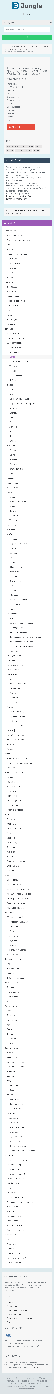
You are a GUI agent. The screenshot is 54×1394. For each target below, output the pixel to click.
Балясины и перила (15, 1179)
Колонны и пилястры (16, 1216)
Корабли (11, 1094)
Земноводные (13, 296)
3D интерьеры (13, 333)
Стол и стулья (15, 581)
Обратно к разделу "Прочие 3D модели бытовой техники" (25, 211)
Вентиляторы (15, 352)
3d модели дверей (15, 1165)
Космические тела (15, 740)
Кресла (12, 557)
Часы (11, 436)
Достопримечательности (18, 240)
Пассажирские (16, 1104)
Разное (7, 1001)
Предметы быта (14, 660)
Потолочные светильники (21, 642)
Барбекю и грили (14, 1183)
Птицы (10, 310)
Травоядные (12, 319)
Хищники (11, 324)
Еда (8, 964)
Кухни (12, 497)
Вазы (11, 394)
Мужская (11, 856)
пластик (19, 150)
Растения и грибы (12, 1006)
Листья (10, 1029)
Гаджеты (11, 782)
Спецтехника (12, 996)
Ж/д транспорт (16, 1137)
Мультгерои (12, 954)
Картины (13, 413)
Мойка (12, 506)
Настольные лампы (18, 632)
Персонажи (9, 912)
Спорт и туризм (11, 1048)
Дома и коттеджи (15, 235)
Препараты (12, 768)
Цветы (10, 1043)
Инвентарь (12, 1057)
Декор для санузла (18, 712)
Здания (10, 245)
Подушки (13, 431)
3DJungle (21, 1378)
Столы (12, 585)
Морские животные (16, 301)
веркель (10, 150)
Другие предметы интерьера (22, 403)
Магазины (11, 529)
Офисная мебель (17, 567)
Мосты (10, 249)
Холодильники (15, 375)
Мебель (10, 534)
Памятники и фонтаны (17, 254)
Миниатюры (12, 805)
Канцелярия (12, 483)
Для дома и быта (15, 786)
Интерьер (8, 329)
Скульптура (12, 259)
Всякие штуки (13, 777)
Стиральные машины (19, 361)
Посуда (12, 511)
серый (30, 146)
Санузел (10, 707)
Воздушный (12, 1080)
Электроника (10, 1235)
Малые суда (15, 1099)
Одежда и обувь (12, 842)
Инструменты (13, 992)
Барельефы (14, 263)
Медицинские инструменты (19, 763)
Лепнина (13, 427)
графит (28, 150)
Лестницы (11, 525)
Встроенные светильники (21, 623)
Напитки (10, 973)
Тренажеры (12, 1071)
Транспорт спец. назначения (22, 1151)
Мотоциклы (14, 1141)
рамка (23, 146)
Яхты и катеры (15, 1109)
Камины (10, 478)
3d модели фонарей (16, 1174)
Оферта (10, 1322)
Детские (13, 450)
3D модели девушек (18, 922)
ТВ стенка (13, 595)
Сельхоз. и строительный (21, 1146)
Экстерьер (9, 1155)
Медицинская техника (17, 758)
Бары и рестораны (15, 338)
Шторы (12, 441)
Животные (9, 282)
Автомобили (15, 1118)
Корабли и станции (15, 735)
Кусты (10, 1024)
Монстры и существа (16, 950)
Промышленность (12, 982)
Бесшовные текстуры (16, 1310)
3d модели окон (14, 1169)
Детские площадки (15, 1207)
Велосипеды (15, 1123)
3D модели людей (15, 917)
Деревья (11, 1015)
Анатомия (13, 926)
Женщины (13, 936)
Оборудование (14, 828)
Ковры (12, 422)
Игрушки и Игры (14, 791)
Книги (12, 417)
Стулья (12, 590)
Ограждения (12, 1221)
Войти (28, 14)
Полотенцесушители (18, 684)
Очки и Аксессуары (16, 861)
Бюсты (12, 268)
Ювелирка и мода (15, 810)
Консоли (13, 553)
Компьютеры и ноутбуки (18, 1258)
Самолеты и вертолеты (17, 903)
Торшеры (13, 651)
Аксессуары (12, 1244)
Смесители (14, 515)
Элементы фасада (15, 1230)
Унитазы (13, 702)
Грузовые (13, 1132)
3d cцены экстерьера (17, 1160)
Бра (11, 618)
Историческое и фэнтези (18, 889)
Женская (11, 852)
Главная (10, 1302)
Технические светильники (21, 646)
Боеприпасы (12, 880)
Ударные (11, 838)
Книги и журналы (14, 487)
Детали (10, 987)
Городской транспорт (19, 1127)
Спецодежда (13, 866)
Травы (10, 1034)
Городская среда (15, 1197)
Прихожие (14, 571)
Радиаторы (14, 688)
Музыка (8, 814)
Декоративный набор (19, 399)
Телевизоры (15, 366)
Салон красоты (14, 670)
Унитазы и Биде (16, 726)
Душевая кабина (17, 716)
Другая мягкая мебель (20, 543)
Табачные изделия (15, 978)
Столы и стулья (16, 469)
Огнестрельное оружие (18, 898)
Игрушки (13, 459)
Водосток (11, 1193)
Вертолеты (14, 1085)
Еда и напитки (13, 968)
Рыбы (9, 315)
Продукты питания (12, 959)
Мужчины (13, 940)
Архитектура (10, 231)
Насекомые (12, 305)
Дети (11, 931)
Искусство (12, 796)
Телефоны (14, 371)
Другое (12, 357)
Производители (13, 1314)
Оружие (8, 875)
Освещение (12, 614)
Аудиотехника (15, 347)
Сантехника (12, 674)
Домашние (12, 291)
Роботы (10, 744)
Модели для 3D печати (14, 772)
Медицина (9, 754)
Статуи (12, 273)
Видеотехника (13, 1253)
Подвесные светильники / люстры (25, 637)
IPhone (10, 1239)
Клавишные (12, 824)
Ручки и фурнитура (15, 665)
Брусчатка (12, 1188)
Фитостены (12, 1038)
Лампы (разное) (16, 628)
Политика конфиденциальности (21, 1318)
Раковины (14, 693)
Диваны (13, 539)
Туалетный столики (18, 599)
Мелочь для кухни (17, 501)
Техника (13, 520)
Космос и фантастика (14, 730)
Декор (10, 385)
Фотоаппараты (14, 1263)
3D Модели (11, 1306)
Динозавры (12, 287)
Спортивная (12, 870)
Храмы (10, 277)
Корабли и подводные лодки (20, 894)
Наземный (11, 1113)
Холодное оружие (15, 908)
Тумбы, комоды (16, 604)
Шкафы (12, 473)
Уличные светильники (16, 1225)
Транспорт (9, 1076)
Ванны (12, 679)
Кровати (13, 464)
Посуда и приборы (15, 656)
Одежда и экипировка (17, 1062)
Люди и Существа (15, 800)
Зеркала (13, 408)
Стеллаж (13, 576)
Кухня (9, 492)
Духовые (11, 819)
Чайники (13, 380)
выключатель (12, 146)
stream (36, 150)
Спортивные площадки (17, 1066)
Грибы (9, 1010)
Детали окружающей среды (20, 1202)
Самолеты (14, 1090)
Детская (11, 445)
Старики (13, 945)
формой (36, 1367)
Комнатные (12, 1020)
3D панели (14, 389)
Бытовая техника (14, 343)
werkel (38, 146)
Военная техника (14, 884)
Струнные (11, 833)
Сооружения (13, 749)
